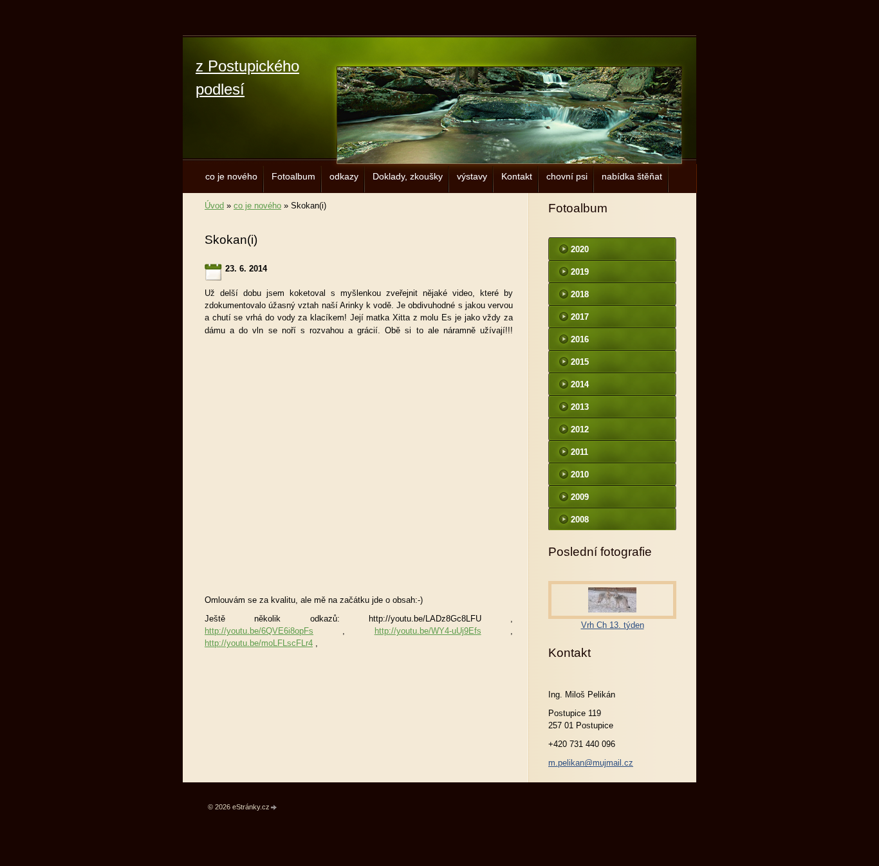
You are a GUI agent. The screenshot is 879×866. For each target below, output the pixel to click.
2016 (580, 339)
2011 (579, 452)
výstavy (472, 176)
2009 (580, 497)
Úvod (214, 205)
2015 (580, 362)
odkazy (343, 176)
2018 (580, 294)
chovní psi (567, 176)
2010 (580, 474)
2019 (580, 272)
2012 (580, 429)
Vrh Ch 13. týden (612, 625)
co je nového (231, 176)
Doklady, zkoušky (408, 176)
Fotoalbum (293, 176)
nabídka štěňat (632, 176)
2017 (580, 317)
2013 (580, 407)
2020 (580, 249)
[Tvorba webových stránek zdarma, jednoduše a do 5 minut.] (274, 808)
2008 (580, 519)
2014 (580, 384)
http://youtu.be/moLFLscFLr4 (259, 643)
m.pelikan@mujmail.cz (590, 763)
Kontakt (516, 176)
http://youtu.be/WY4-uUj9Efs (428, 631)
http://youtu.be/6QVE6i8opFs (259, 631)
